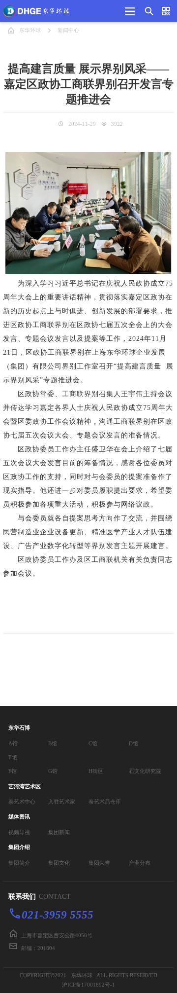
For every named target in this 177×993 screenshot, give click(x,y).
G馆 (53, 771)
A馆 (13, 743)
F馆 (12, 771)
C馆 (92, 743)
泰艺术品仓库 (104, 802)
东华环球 (30, 30)
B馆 (52, 743)
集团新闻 (59, 832)
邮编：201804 (38, 948)
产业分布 (139, 863)
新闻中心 (68, 30)
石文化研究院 (145, 771)
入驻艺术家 (61, 802)
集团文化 (59, 863)
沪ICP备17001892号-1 (88, 985)
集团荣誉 (99, 863)
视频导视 (19, 832)
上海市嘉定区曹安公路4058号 (56, 935)
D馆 (133, 743)
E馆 (12, 757)
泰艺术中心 (21, 802)
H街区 (95, 771)
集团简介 (19, 863)
